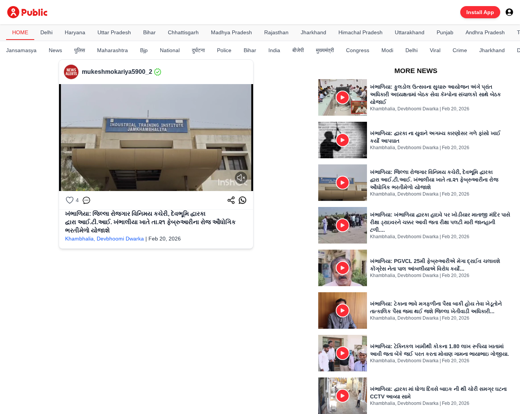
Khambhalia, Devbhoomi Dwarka (104, 239)
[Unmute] (241, 178)
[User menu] (509, 12)
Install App (480, 12)
